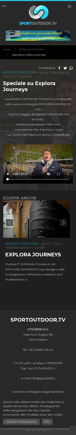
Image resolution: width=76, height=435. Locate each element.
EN (4, 6)
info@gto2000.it (43, 378)
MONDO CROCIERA (31, 49)
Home (6, 49)
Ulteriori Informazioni (21, 421)
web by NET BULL (38, 430)
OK (47, 421)
